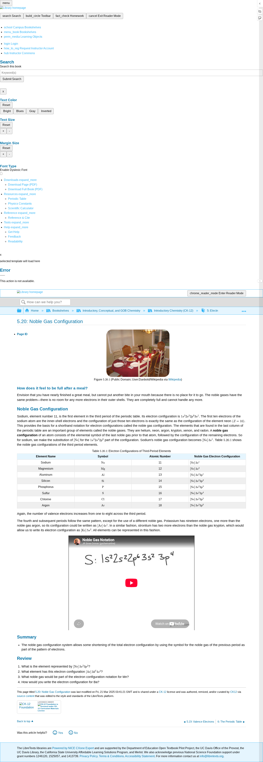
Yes (60, 732)
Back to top (23, 721)
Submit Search (12, 79)
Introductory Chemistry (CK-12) (173, 310)
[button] (14, 236)
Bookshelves (61, 310)
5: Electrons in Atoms (220, 310)
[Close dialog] (2, 275)
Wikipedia (174, 379)
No (76, 732)
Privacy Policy (89, 756)
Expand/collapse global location (244, 309)
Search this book (10, 66)
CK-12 (163, 691)
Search (23, 302)
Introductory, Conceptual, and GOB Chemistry (111, 310)
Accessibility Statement (140, 756)
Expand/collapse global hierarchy (21, 310)
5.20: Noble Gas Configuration (52, 691)
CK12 (233, 691)
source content (25, 695)
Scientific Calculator (20, 208)
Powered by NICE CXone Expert (73, 748)
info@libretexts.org (211, 756)
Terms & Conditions (111, 756)
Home (34, 310)
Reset (6, 105)
